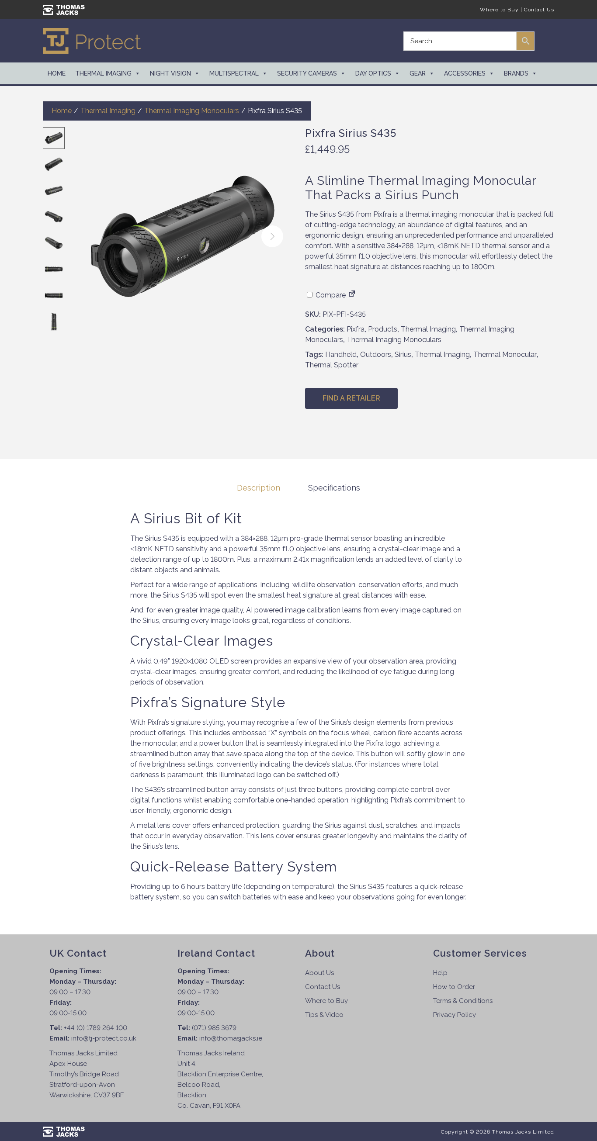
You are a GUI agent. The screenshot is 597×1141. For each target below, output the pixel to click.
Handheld (341, 354)
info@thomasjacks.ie (230, 1038)
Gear (418, 73)
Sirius (403, 354)
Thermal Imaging (103, 73)
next (272, 236)
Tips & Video (324, 1015)
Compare (330, 295)
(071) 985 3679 (214, 1028)
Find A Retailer (351, 398)
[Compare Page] (351, 295)
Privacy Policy (454, 1015)
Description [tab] (258, 487)
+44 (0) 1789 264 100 (95, 1028)
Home (57, 73)
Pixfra (355, 329)
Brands (516, 73)
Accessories (465, 73)
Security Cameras (307, 73)
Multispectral (234, 73)
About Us (319, 973)
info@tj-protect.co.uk (103, 1038)
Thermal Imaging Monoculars (191, 111)
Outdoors (375, 354)
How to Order (454, 987)
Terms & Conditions (463, 1001)
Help (440, 973)
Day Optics (373, 73)
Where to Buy (499, 10)
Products (382, 329)
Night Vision (170, 73)
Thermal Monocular (505, 354)
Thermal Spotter (331, 365)
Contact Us (539, 10)
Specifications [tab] (334, 487)
